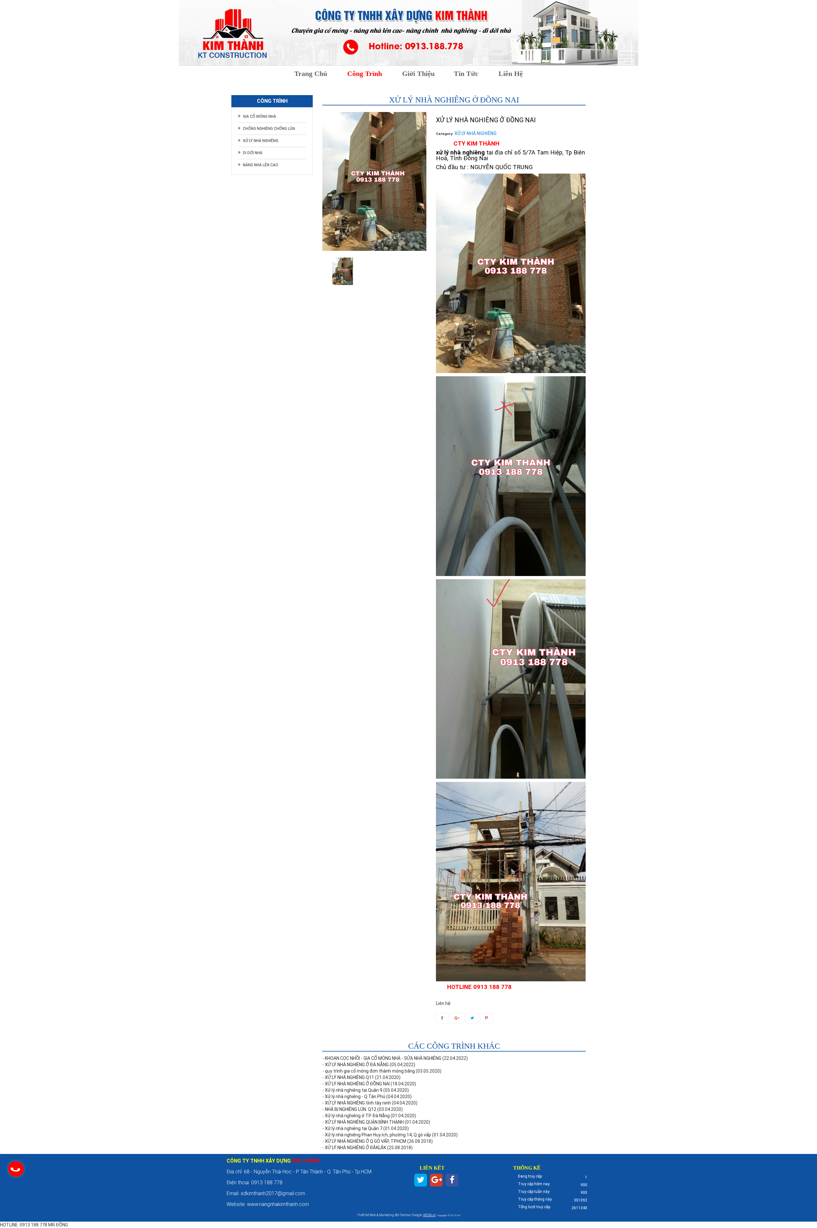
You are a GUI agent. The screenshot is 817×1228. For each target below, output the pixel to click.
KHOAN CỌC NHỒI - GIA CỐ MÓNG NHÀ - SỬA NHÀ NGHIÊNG (383, 1058)
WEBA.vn (429, 1215)
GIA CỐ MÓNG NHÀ (259, 116)
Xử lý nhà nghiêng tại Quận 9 (353, 1090)
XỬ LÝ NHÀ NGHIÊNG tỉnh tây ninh (358, 1102)
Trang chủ (310, 74)
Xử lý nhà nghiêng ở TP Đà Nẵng (357, 1115)
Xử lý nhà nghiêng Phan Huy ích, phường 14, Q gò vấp (378, 1134)
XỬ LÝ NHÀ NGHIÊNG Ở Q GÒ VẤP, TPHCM (365, 1141)
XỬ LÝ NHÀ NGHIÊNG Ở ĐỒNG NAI (357, 1083)
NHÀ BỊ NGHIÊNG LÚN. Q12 (350, 1109)
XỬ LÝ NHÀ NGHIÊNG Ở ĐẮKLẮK (355, 1147)
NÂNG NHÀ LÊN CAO (260, 165)
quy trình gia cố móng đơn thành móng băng (370, 1071)
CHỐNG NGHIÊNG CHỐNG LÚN (269, 128)
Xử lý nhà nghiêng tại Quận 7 (353, 1128)
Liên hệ (510, 74)
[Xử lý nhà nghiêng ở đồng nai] (342, 271)
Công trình (364, 74)
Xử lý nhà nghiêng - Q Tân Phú (355, 1096)
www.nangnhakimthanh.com (278, 1204)
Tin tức (466, 74)
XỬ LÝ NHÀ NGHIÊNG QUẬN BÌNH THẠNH (364, 1122)
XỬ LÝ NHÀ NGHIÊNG (260, 141)
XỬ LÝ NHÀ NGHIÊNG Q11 (349, 1077)
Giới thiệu (418, 74)
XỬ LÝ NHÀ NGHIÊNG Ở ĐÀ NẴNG (357, 1064)
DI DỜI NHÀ (252, 153)
